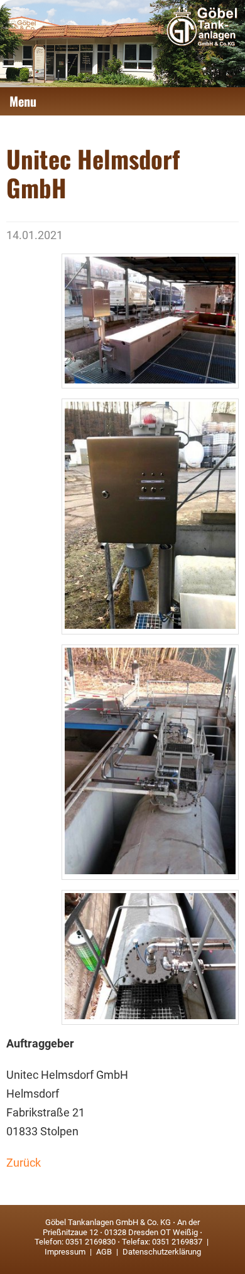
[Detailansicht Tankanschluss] (150, 957)
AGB (104, 1251)
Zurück (23, 1163)
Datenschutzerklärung (161, 1251)
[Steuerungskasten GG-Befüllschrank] (150, 516)
